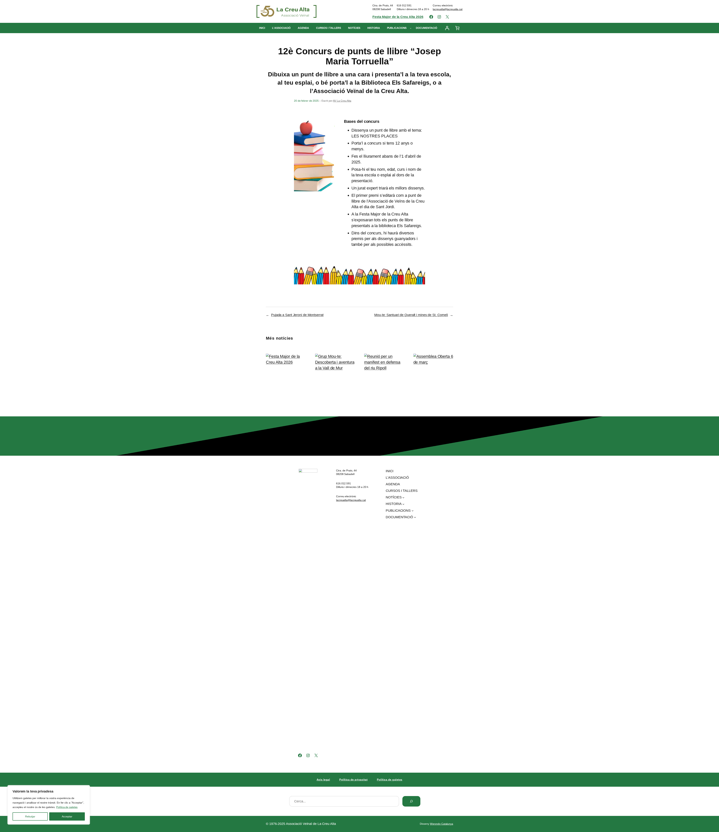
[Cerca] (411, 801)
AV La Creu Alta (342, 100)
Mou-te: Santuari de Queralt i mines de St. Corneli (411, 315)
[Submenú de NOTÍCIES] (403, 497)
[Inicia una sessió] (447, 28)
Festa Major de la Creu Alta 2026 (397, 17)
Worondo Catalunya (441, 823)
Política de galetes (67, 807)
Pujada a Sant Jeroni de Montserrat (297, 315)
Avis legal (323, 779)
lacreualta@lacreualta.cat (447, 9)
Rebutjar (30, 816)
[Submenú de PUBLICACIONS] (410, 28)
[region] (48, 805)
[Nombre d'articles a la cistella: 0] (457, 28)
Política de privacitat (353, 779)
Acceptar (67, 816)
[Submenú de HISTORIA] (403, 504)
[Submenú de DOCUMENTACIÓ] (415, 517)
